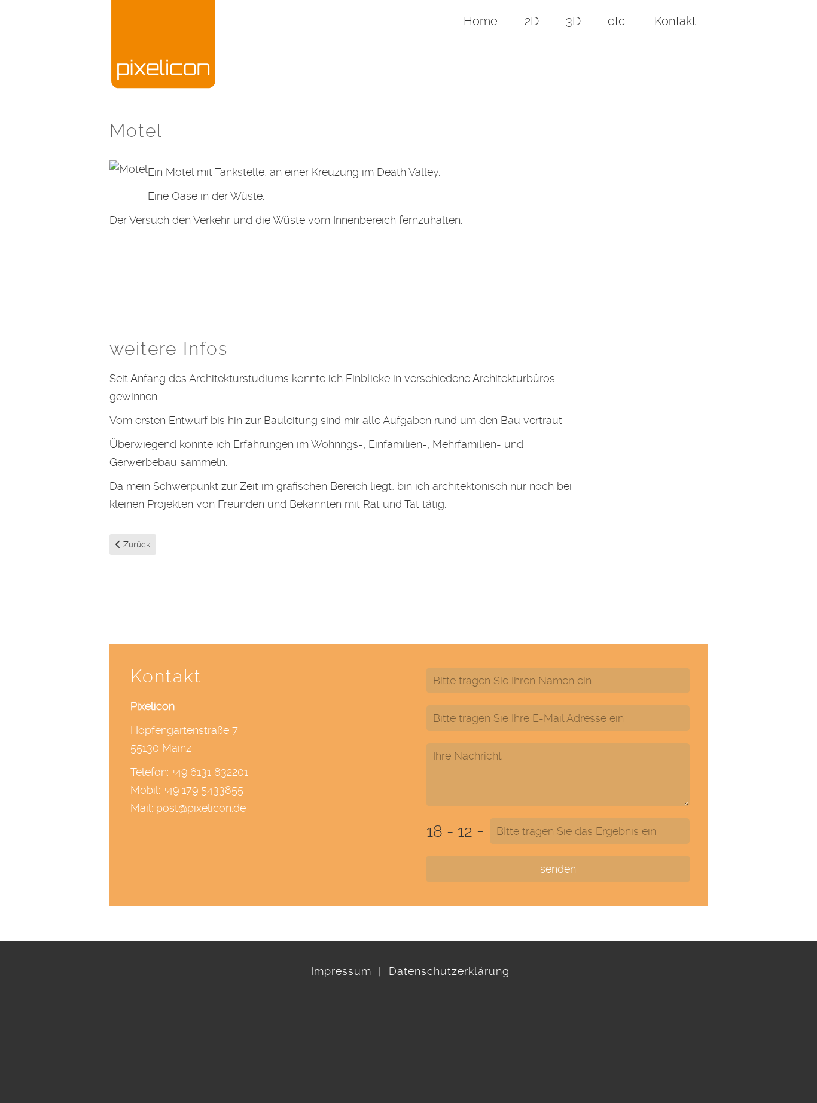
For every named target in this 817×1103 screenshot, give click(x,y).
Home (481, 21)
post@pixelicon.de (201, 808)
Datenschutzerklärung (449, 971)
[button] (784, 1028)
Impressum (341, 971)
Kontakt (675, 21)
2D (532, 21)
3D (573, 21)
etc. (617, 21)
